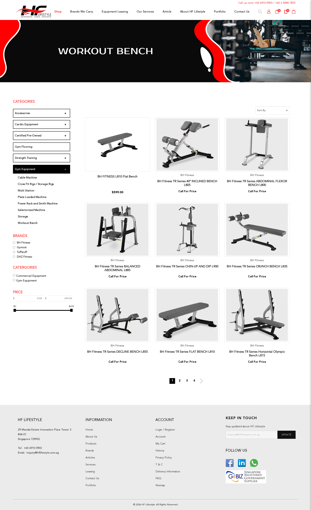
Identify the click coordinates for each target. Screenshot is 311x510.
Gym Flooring (23, 147)
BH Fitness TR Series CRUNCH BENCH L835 (257, 266)
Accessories (22, 113)
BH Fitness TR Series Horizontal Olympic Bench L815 (257, 354)
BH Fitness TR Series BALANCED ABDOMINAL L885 (117, 268)
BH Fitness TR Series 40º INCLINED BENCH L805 (187, 183)
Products (91, 443)
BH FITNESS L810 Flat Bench (118, 176)
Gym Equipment (25, 169)
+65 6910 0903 (263, 3)
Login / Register (165, 429)
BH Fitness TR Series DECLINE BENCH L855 (117, 352)
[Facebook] (230, 462)
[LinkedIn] (242, 462)
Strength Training (26, 158)
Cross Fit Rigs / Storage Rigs (36, 184)
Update (286, 435)
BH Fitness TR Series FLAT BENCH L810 (187, 352)
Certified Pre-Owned (28, 135)
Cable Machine (27, 177)
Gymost (21, 247)
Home (89, 429)
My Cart (160, 443)
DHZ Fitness (24, 257)
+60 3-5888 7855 (285, 3)
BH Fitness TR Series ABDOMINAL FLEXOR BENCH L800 (257, 183)
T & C (159, 464)
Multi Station (26, 190)
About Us (91, 436)
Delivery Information (168, 471)
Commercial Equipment (31, 276)
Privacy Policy (164, 457)
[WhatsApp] (254, 462)
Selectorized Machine (31, 210)
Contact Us (92, 478)
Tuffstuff (21, 252)
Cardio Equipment (26, 124)
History (160, 450)
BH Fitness (23, 242)
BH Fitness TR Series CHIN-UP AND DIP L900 (187, 266)
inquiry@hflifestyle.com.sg (42, 452)
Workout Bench (28, 223)
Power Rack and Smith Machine (38, 203)
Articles (90, 457)
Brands (90, 450)
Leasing (90, 471)
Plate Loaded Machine (32, 197)
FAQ (158, 478)
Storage (23, 216)
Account (161, 436)
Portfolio (91, 485)
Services (91, 464)
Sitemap (160, 485)
